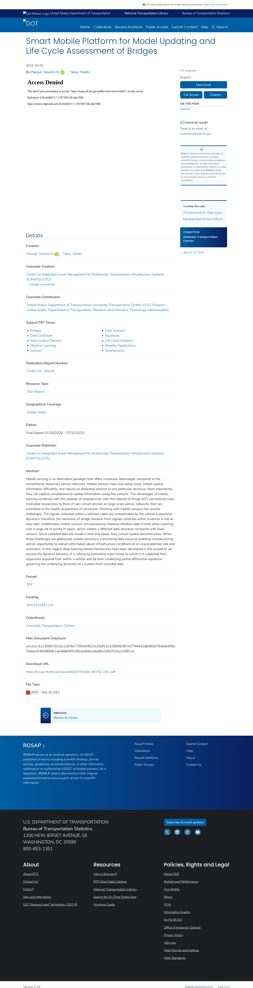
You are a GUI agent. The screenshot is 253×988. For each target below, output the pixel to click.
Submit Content (185, 27)
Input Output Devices (45, 340)
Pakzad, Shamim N (45, 72)
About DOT (171, 874)
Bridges (35, 330)
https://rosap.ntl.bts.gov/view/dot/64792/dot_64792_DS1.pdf (70, 672)
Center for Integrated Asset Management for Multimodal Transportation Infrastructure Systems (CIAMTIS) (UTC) (95, 277)
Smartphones (114, 350)
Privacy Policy (173, 935)
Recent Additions (129, 27)
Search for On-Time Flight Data (115, 897)
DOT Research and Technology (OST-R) (50, 904)
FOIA (167, 904)
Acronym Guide (104, 904)
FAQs (27, 889)
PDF (30, 584)
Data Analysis (115, 330)
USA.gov (170, 943)
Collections (102, 27)
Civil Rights (172, 889)
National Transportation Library (115, 889)
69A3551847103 (40, 605)
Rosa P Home (144, 744)
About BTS (30, 874)
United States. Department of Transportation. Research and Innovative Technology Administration (98, 310)
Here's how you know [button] (215, 4)
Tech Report (35, 391)
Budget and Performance (181, 881)
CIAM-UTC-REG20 (41, 371)
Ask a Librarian (104, 874)
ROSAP (32, 745)
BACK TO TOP (193, 252)
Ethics (168, 897)
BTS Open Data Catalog (110, 881)
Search (222, 27)
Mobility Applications (120, 345)
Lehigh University (42, 284)
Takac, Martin (80, 72)
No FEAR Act (173, 920)
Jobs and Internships (37, 897)
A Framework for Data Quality (203, 212)
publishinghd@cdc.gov (196, 134)
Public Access (157, 27)
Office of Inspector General (182, 927)
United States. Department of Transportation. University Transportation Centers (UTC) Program (96, 305)
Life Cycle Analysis (119, 340)
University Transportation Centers (50, 625)
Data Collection (41, 335)
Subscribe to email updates (185, 822)
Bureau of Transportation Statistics (206, 13)
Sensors (36, 350)
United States (36, 412)
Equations (112, 335)
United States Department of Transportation (80, 13)
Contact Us (193, 765)
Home (85, 27)
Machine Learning (43, 345)
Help (204, 27)
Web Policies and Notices (181, 950)
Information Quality (177, 912)
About (190, 758)
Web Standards (175, 958)
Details (185, 109)
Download (203, 85)
